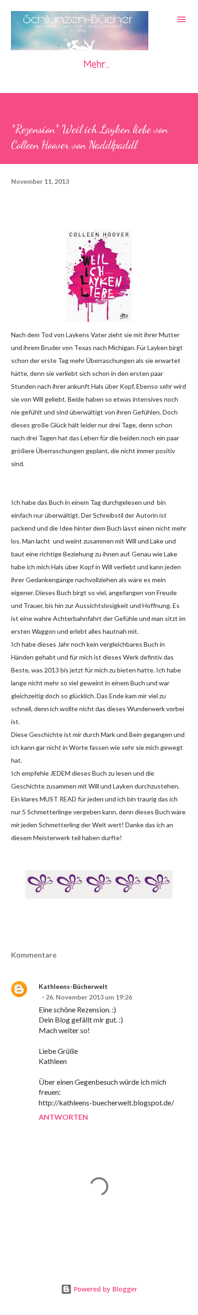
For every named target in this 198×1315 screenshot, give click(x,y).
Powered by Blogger (104, 1289)
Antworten (63, 1116)
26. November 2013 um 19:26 (89, 997)
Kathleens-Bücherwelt (73, 986)
